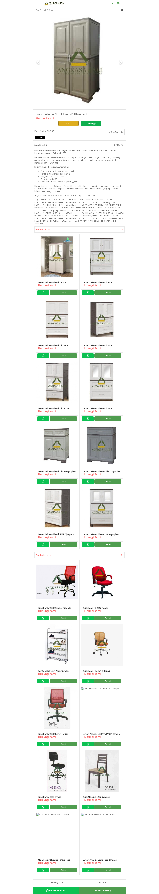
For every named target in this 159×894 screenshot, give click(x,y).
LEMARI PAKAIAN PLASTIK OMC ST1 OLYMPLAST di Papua (83, 218)
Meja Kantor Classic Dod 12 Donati (54, 859)
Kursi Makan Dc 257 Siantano (96, 796)
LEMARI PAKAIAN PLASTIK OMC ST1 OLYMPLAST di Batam (75, 203)
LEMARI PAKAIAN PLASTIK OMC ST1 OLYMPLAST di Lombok (84, 210)
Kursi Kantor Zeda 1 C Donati (96, 671)
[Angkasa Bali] (54, 3)
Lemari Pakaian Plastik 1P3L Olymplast (56, 534)
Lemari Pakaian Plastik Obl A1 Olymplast (101, 471)
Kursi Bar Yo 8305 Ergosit (49, 796)
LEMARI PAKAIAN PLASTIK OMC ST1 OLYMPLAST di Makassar (75, 211)
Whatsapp (91, 123)
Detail (63, 292)
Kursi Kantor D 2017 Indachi (95, 608)
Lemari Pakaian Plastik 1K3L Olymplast (101, 534)
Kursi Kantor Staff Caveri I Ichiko (53, 734)
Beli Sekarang (104, 890)
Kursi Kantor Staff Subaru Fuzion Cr (54, 608)
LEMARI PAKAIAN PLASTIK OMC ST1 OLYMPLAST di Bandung (84, 202)
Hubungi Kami (57, 882)
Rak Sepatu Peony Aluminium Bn (53, 671)
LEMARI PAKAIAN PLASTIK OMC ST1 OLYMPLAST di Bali (62, 199)
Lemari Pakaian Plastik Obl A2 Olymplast (57, 471)
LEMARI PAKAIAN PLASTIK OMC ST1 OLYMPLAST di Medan (66, 215)
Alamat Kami (101, 882)
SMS (68, 123)
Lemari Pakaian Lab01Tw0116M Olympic (101, 734)
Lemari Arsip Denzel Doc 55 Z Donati (100, 859)
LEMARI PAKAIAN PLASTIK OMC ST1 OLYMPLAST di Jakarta (69, 207)
